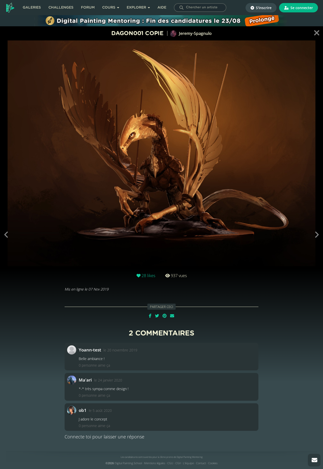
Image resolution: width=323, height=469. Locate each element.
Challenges (60, 7)
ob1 (83, 410)
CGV (178, 463)
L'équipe (188, 463)
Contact (201, 463)
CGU (170, 463)
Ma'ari (85, 380)
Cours (109, 7)
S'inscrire (263, 7)
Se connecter (301, 7)
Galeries (32, 7)
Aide (161, 7)
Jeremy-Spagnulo (195, 33)
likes (148, 275)
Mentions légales (154, 463)
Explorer (137, 7)
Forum (88, 7)
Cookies (213, 463)
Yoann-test (90, 350)
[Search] (181, 7)
